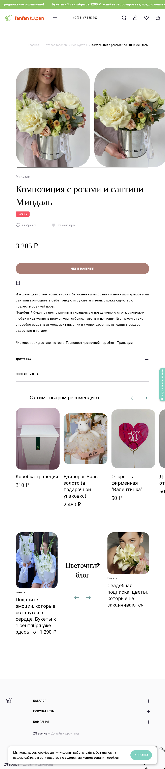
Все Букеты (79, 45)
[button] (133, 400)
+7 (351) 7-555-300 (85, 17)
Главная (34, 45)
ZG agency (56, 733)
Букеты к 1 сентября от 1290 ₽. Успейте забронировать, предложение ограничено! (99, 4)
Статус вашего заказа (162, 384)
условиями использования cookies (92, 758)
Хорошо (141, 755)
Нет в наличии (82, 268)
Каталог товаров (55, 45)
